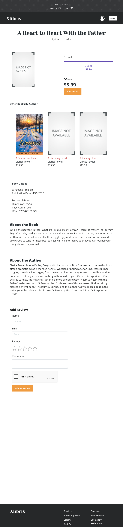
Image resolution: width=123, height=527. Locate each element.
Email (15, 328)
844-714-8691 (61, 4)
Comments (18, 356)
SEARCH (54, 8)
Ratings (16, 341)
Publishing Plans (72, 515)
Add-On (68, 524)
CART (67, 8)
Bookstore (96, 511)
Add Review (19, 310)
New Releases (98, 515)
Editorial (68, 519)
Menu (112, 18)
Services (68, 511)
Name (15, 315)
